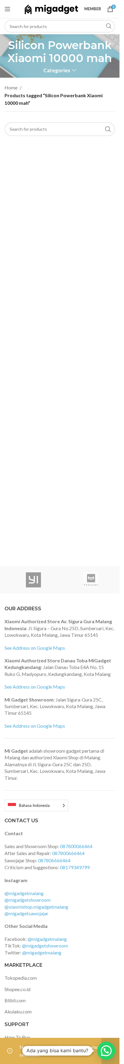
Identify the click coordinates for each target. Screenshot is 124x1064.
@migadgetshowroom (28, 900)
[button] (106, 1051)
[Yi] (33, 579)
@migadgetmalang (24, 893)
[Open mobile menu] (8, 9)
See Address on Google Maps (35, 648)
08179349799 (75, 867)
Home (11, 87)
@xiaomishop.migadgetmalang (36, 907)
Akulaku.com (18, 1011)
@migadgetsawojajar (26, 913)
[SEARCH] (108, 26)
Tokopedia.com (21, 978)
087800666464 (68, 853)
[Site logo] (51, 8)
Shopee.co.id (17, 989)
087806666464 (54, 860)
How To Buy (17, 1037)
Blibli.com (15, 1000)
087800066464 (76, 846)
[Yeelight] (90, 579)
